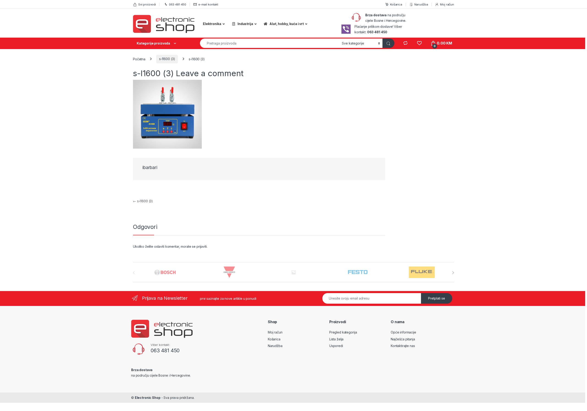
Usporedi (336, 346)
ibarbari (149, 167)
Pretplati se (436, 298)
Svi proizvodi (147, 4)
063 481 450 (177, 4)
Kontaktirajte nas (403, 346)
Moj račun (447, 4)
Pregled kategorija (343, 332)
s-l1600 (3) (167, 59)
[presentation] (453, 272)
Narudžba (421, 4)
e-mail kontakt (208, 4)
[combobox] (269, 43)
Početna (139, 59)
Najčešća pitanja (403, 339)
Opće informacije (403, 332)
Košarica (396, 4)
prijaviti (202, 246)
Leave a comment (210, 73)
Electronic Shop (148, 398)
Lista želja (336, 339)
